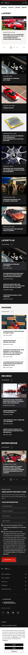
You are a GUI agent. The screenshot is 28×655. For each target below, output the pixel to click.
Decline (14, 648)
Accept (14, 644)
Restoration (6, 589)
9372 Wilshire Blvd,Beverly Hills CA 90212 (10, 603)
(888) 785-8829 (7, 599)
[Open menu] (25, 3)
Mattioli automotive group (9, 625)
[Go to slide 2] (14, 47)
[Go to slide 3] (17, 47)
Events (11, 7)
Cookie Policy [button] (15, 637)
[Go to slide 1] (11, 47)
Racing (17, 7)
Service (4, 581)
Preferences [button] (5, 640)
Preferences (14, 651)
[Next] (24, 47)
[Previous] (4, 47)
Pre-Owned (6, 577)
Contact (4, 622)
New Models (6, 574)
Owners (4, 585)
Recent (4, 7)
